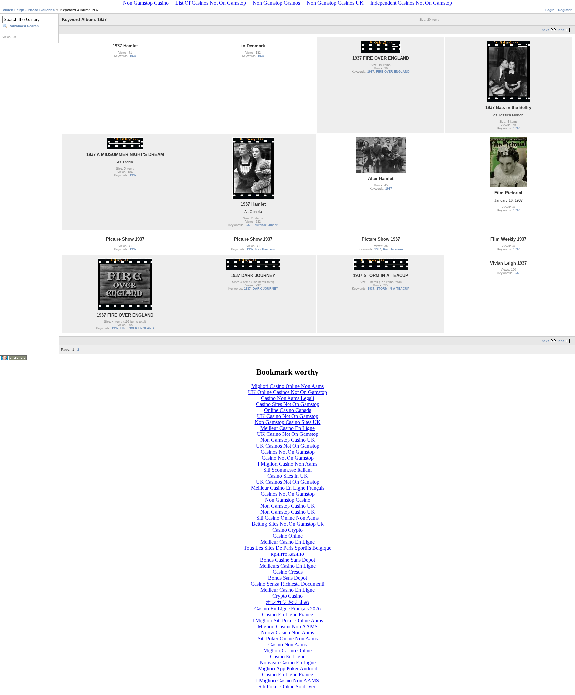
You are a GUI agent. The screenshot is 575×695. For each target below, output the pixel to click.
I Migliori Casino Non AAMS (287, 680)
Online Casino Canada (287, 410)
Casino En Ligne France (287, 614)
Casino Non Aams (287, 644)
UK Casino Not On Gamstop (287, 416)
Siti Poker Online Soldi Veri (287, 686)
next (545, 30)
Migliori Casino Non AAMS (288, 626)
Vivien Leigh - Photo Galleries (29, 10)
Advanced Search (24, 26)
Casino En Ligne (287, 656)
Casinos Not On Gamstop (288, 452)
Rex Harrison (265, 249)
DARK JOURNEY (265, 288)
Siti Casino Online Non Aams (287, 518)
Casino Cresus (288, 572)
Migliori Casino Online (287, 650)
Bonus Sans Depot (287, 578)
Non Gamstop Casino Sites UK (288, 422)
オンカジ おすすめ (287, 602)
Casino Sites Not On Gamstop (287, 404)
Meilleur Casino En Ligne (287, 428)
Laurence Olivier (265, 225)
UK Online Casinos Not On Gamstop (287, 392)
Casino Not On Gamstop (288, 458)
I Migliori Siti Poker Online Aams (287, 620)
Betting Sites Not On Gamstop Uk (288, 524)
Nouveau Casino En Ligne (288, 662)
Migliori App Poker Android (287, 668)
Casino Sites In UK (287, 476)
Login (549, 10)
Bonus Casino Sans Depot (287, 560)
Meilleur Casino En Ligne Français (287, 488)
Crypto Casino (287, 596)
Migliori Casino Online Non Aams (287, 386)
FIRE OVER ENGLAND (393, 71)
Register (565, 10)
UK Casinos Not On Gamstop (287, 446)
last (561, 30)
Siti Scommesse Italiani (287, 470)
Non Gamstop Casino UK (287, 440)
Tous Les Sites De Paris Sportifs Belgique (287, 548)
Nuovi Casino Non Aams (287, 632)
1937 (133, 56)
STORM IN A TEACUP (392, 288)
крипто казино (287, 554)
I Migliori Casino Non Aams (287, 464)
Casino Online (288, 536)
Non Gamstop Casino (287, 500)
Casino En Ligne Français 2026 (287, 608)
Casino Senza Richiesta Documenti (287, 584)
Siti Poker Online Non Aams (288, 638)
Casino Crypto (287, 530)
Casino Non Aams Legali (287, 398)
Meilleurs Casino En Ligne (287, 566)
